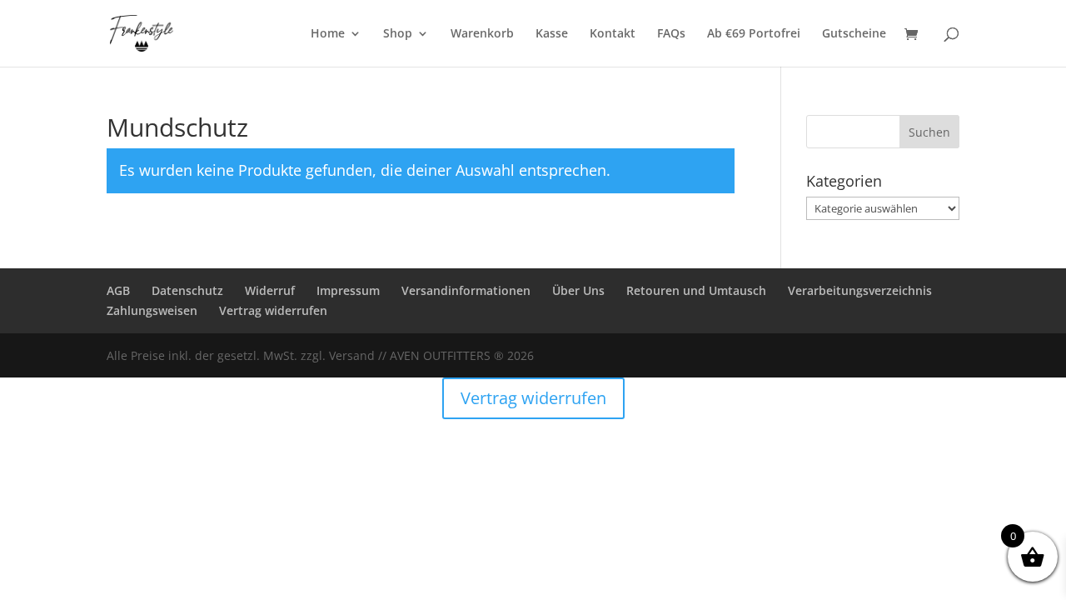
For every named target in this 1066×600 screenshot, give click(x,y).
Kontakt (612, 34)
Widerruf (270, 290)
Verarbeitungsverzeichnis (860, 290)
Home (328, 34)
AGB (118, 290)
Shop (397, 34)
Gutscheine (854, 34)
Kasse (551, 34)
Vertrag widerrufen (273, 310)
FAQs (671, 34)
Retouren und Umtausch (696, 290)
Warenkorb (482, 34)
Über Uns (578, 290)
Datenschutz (187, 290)
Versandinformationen (466, 290)
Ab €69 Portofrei (753, 34)
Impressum (348, 290)
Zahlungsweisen (152, 310)
